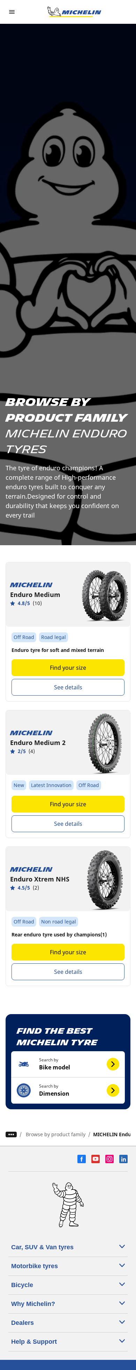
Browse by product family (55, 1134)
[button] (68, 1064)
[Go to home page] (74, 12)
